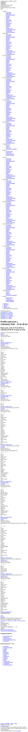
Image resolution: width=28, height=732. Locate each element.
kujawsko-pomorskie (10, 15)
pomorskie (8, 26)
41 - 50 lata (13, 620)
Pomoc (15, 723)
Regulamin (7, 723)
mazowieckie (9, 21)
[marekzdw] (5, 343)
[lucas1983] (5, 482)
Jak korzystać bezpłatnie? (11, 149)
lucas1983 (3, 483)
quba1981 (3, 397)
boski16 (2, 333)
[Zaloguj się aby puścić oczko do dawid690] (3, 388)
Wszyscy (8, 145)
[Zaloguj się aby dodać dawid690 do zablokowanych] (5, 388)
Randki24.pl (6, 303)
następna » (3, 616)
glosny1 (2, 519)
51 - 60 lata (19, 620)
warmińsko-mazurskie (10, 29)
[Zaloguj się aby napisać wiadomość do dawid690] (2, 388)
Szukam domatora (10, 153)
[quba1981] (5, 396)
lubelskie (8, 16)
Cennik (11, 723)
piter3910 (3, 408)
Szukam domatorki (10, 155)
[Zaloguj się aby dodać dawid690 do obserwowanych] (4, 388)
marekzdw (3, 344)
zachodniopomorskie (10, 32)
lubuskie (8, 17)
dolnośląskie (8, 13)
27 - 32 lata (3, 620)
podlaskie (8, 24)
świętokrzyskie (9, 28)
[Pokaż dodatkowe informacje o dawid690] (1, 388)
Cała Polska (8, 12)
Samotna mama (9, 151)
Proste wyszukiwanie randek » (7, 629)
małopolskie (8, 19)
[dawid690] (5, 383)
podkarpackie (9, 23)
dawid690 (3, 384)
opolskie (8, 22)
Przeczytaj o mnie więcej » (6, 342)
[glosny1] (4, 518)
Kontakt (2, 723)
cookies (19, 730)
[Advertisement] (14, 681)
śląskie (7, 27)
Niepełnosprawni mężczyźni (9, 639)
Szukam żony (6, 637)
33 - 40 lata (8, 620)
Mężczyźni (8, 147)
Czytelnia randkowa (5, 725)
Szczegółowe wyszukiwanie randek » (9, 630)
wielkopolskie (9, 30)
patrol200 (3, 447)
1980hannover (4, 560)
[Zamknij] (1, 351)
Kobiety (7, 146)
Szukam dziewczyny (7, 636)
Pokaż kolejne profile (5, 613)
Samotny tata (9, 152)
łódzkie (7, 18)
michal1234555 (4, 576)
